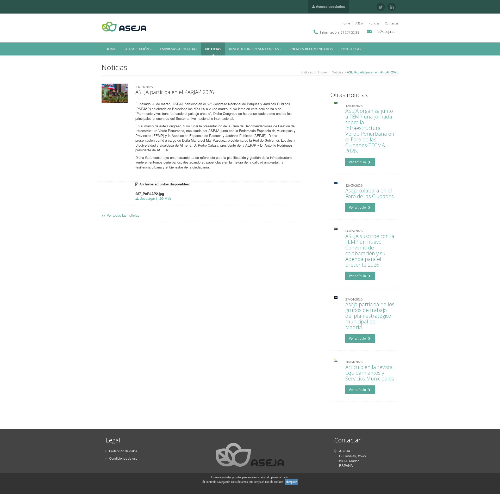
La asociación (136, 49)
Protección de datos (123, 451)
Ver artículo (358, 161)
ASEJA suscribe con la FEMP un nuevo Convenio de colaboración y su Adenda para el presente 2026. (369, 250)
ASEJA (359, 23)
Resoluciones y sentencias (254, 49)
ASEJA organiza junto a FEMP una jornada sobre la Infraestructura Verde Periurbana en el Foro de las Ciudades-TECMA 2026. (369, 130)
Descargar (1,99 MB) (155, 198)
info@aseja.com (386, 31)
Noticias (373, 23)
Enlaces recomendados (311, 49)
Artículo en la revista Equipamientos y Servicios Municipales (369, 373)
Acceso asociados (330, 6)
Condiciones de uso (123, 458)
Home (345, 23)
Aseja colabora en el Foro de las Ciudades (369, 193)
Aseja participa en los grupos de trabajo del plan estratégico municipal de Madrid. (369, 316)
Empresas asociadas (178, 49)
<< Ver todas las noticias (120, 215)
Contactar (391, 23)
